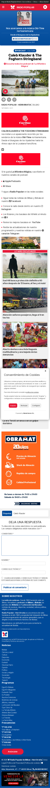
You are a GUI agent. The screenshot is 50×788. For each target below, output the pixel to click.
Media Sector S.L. (28, 413)
